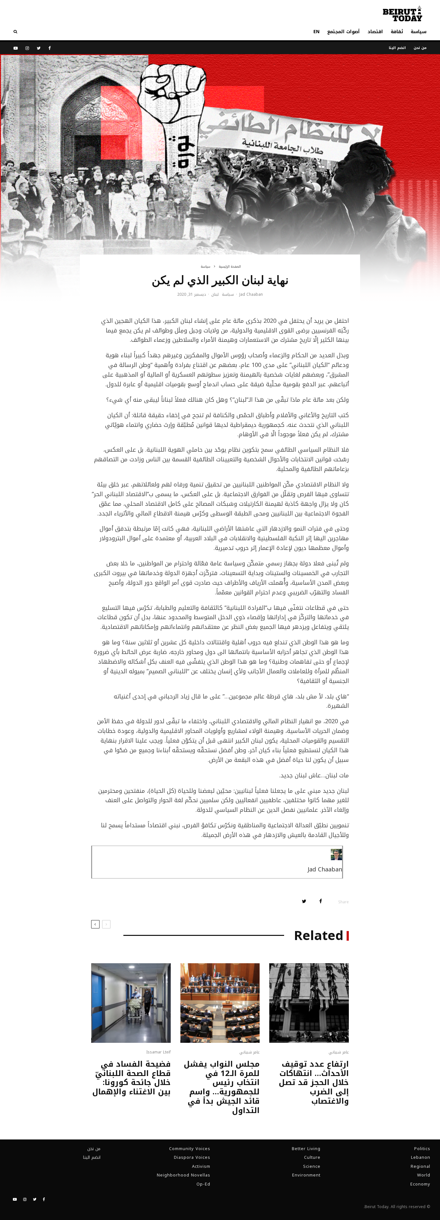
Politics (422, 1149)
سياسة (418, 31)
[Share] (320, 901)
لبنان (215, 295)
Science (311, 1166)
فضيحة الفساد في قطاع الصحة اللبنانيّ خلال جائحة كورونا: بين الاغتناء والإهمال (131, 1078)
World (423, 1175)
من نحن (420, 47)
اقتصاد (375, 31)
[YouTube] (16, 48)
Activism (201, 1166)
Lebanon (420, 1157)
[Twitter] (38, 48)
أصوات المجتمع (343, 31)
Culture (312, 1157)
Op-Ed (203, 1184)
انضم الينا (397, 47)
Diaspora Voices (192, 1157)
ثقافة (397, 31)
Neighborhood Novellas (183, 1175)
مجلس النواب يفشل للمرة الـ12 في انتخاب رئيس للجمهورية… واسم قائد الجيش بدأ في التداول (222, 1087)
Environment (306, 1175)
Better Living (306, 1149)
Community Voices (189, 1149)
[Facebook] (49, 48)
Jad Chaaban (251, 294)
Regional (420, 1166)
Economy (420, 1184)
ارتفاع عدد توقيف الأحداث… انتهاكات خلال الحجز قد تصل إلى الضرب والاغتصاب (314, 1083)
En (316, 31)
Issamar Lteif (158, 1052)
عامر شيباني (339, 1052)
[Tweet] (304, 901)
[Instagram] (27, 48)
